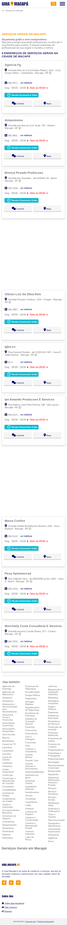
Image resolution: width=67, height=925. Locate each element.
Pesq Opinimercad (18, 573)
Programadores (55, 750)
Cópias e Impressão (7, 805)
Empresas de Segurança (31, 687)
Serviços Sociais (52, 798)
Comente (20, 104)
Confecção (7, 775)
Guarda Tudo (31, 760)
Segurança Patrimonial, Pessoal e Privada (54, 781)
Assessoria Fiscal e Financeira (7, 717)
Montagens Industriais (53, 702)
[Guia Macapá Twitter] (12, 883)
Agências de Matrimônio (8, 693)
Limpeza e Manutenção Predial (31, 825)
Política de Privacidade (45, 921)
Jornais (28, 795)
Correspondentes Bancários (10, 811)
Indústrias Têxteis (30, 782)
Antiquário (7, 697)
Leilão (28, 805)
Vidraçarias (53, 835)
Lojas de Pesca (29, 838)
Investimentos (32, 792)
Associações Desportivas (8, 729)
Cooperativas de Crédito (8, 799)
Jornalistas (30, 798)
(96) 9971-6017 (15, 83)
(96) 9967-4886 (15, 309)
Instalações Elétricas (30, 787)
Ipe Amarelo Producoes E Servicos (30, 399)
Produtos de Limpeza (54, 745)
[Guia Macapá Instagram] (19, 883)
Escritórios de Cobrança (32, 714)
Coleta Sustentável (8, 770)
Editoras (6, 834)
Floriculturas (31, 733)
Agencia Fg (13, 64)
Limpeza (29, 808)
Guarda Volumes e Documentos (31, 766)
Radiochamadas (56, 759)
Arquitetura (7, 701)
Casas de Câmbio (7, 758)
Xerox (51, 841)
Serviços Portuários (53, 792)
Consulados (8, 786)
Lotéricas (52, 686)
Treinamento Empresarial (54, 830)
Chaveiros (7, 766)
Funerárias (30, 742)
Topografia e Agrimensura (54, 824)
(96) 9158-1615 (15, 188)
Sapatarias (53, 774)
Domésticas (8, 831)
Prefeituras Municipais (53, 716)
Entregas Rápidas (29, 702)
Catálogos (7, 763)
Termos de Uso (30, 921)
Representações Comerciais (56, 766)
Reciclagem (54, 762)
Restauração (54, 771)
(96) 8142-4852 (15, 536)
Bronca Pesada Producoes (24, 172)
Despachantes (9, 825)
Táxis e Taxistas (52, 815)
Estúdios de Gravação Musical (31, 721)
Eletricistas (7, 838)
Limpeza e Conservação (31, 818)
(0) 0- (10, 362)
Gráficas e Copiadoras (31, 750)
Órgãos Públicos (52, 707)
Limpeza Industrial (29, 832)
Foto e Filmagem (30, 738)
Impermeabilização (34, 772)
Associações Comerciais (8, 724)
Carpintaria (7, 750)
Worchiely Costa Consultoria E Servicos (34, 626)
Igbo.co (10, 346)
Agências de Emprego (8, 687)
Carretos (6, 754)
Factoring (30, 727)
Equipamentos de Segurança (32, 708)
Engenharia (31, 698)
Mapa (48, 104)
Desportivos (8, 828)
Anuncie (8, 911)
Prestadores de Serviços (54, 722)
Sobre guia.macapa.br (14, 903)
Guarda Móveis (29, 755)
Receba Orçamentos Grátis (24, 95)
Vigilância (52, 838)
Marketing (53, 697)
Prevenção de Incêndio (55, 728)
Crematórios (8, 821)
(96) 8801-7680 (15, 135)
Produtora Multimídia (53, 733)
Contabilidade (9, 790)
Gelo (27, 745)
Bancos (6, 737)
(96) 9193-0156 (15, 588)
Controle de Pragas (8, 794)
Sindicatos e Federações (54, 809)
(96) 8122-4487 (15, 414)
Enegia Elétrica (32, 695)
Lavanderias (31, 802)
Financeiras (31, 730)
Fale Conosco (11, 907)
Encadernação (32, 692)
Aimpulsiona (14, 120)
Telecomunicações (57, 820)
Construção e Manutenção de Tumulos (9, 781)
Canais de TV (9, 744)
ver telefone (26, 82)
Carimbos (7, 747)
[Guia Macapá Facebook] (5, 883)
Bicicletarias (8, 741)
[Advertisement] (33, 20)
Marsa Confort (15, 520)
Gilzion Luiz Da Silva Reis (23, 294)
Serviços (52, 788)
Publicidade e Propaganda (54, 754)
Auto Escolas (8, 734)
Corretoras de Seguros (9, 817)
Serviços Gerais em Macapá (24, 848)
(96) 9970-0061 (15, 641)
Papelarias (53, 712)
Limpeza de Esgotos (31, 812)
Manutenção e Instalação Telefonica (55, 692)
